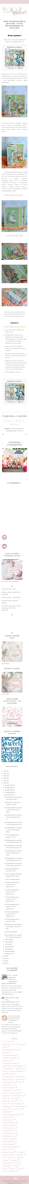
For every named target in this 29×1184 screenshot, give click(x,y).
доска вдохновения (7, 1068)
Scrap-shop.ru (12, 1171)
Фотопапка (5, 1160)
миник (20, 1082)
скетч (19, 1109)
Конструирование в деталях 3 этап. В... (13, 469)
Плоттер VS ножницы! (15, 1103)
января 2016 (8, 953)
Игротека (4, 1071)
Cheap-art (12, 1168)
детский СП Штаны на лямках (9, 1063)
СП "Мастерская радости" (8, 1128)
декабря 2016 (9, 785)
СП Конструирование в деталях (10, 1147)
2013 (4, 961)
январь (16, 1165)
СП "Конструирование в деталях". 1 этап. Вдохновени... (12, 884)
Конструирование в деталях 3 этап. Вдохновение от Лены (13, 830)
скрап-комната (6, 1111)
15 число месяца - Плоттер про (11, 597)
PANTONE (21, 1168)
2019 (4, 775)
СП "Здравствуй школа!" (8, 1125)
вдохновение (5, 1052)
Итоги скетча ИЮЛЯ (11, 932)
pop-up (4, 1171)
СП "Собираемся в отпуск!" (9, 1136)
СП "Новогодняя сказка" (8, 1133)
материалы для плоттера (8, 1082)
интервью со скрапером (16, 1071)
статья (11, 1149)
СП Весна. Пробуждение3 (8, 1141)
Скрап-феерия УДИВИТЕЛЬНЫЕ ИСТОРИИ (11, 1114)
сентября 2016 (9, 792)
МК (13, 1085)
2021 (4, 771)
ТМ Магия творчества (7, 1155)
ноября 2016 (8, 787)
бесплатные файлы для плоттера (10, 1049)
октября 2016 (8, 790)
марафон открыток (7, 1079)
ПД (19, 1101)
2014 (4, 958)
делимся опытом (6, 1060)
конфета (11, 1074)
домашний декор (18, 1066)
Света (13, 1109)
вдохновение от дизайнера (9, 1055)
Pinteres (16, 424)
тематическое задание (8, 1152)
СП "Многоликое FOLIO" (8, 1130)
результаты (5, 1109)
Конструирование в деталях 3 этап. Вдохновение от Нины (13, 810)
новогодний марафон (17, 1095)
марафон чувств (20, 1079)
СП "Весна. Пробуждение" (8, 1122)
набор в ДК (15, 1090)
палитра (13, 1101)
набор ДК (4, 1093)
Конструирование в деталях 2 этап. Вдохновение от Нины (13, 853)
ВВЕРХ (15, 1178)
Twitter (21, 420)
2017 (4, 780)
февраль (19, 1157)
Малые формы (19, 1076)
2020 (4, 773)
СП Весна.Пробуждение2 (8, 1144)
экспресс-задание (6, 1165)
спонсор (4, 1149)
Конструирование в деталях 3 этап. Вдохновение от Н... (13, 817)
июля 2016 (8, 939)
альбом (10, 1041)
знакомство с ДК (20, 1068)
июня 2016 (8, 942)
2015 (4, 956)
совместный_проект (15, 428)
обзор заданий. (14, 1098)
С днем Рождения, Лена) (12, 879)
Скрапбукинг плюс (7, 1117)
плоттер (4, 1103)
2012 (4, 963)
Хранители (14, 1160)
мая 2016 (7, 944)
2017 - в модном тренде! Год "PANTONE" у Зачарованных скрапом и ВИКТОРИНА (10, 979)
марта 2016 (8, 949)
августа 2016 (8, 794)
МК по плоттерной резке (8, 1087)
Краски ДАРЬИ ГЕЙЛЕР (7, 1076)
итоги (4, 1074)
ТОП (3, 1157)
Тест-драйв (20, 1152)
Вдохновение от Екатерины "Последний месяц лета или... (13, 926)
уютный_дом (10, 1157)
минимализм (5, 1085)
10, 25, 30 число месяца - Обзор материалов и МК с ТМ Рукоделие (11, 608)
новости (4, 1098)
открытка (4, 1101)
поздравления (6, 1106)
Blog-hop (4, 1168)
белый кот (5, 1047)
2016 (4, 783)
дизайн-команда (6, 1066)
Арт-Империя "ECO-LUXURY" (8, 1044)
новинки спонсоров (15, 1093)
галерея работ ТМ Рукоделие (9, 1058)
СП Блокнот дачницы (7, 1138)
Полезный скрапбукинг (19, 1106)
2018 (4, 778)
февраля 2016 (9, 951)
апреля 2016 (8, 946)
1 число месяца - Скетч (9, 589)
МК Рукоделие (5, 1090)
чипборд (16, 1163)
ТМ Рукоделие (19, 1155)
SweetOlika (19, 1183)
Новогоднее (5, 1095)
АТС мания (21, 1044)
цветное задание (6, 1163)
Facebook (9, 420)
